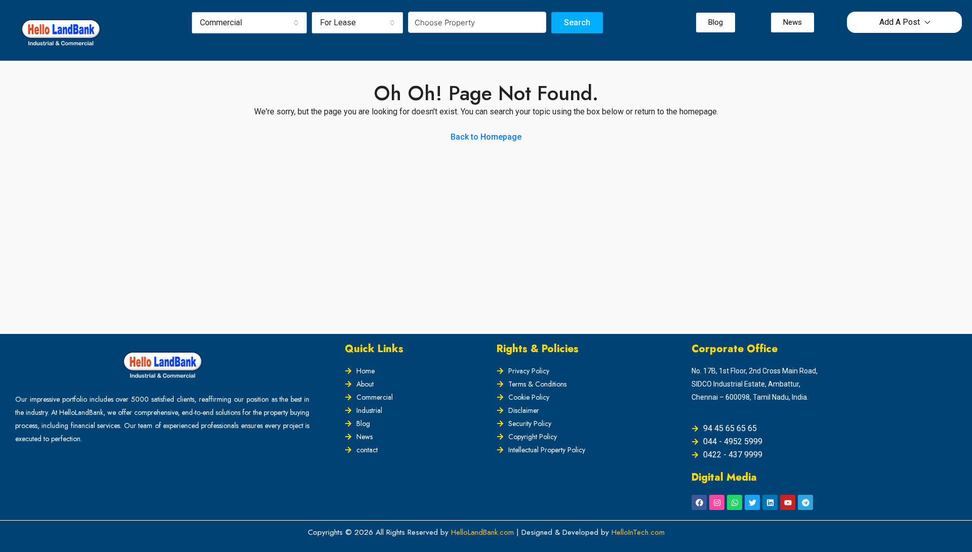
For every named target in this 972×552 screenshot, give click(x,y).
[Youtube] (787, 502)
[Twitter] (752, 502)
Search (577, 22)
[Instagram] (716, 502)
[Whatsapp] (734, 502)
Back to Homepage (486, 137)
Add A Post (899, 22)
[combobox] (249, 22)
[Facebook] (699, 502)
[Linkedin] (770, 502)
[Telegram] (805, 502)
